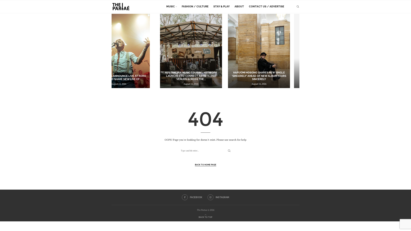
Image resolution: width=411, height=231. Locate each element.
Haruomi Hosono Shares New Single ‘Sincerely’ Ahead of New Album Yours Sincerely (205, 76)
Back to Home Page (205, 165)
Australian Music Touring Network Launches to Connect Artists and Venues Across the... (143, 76)
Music (170, 6)
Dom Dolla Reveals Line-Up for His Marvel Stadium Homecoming (268, 77)
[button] (117, 51)
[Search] (297, 6)
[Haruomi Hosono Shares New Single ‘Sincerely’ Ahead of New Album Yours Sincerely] (205, 51)
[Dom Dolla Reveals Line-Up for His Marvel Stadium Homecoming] (268, 51)
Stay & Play (221, 6)
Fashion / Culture (195, 6)
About (239, 6)
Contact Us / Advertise (266, 6)
